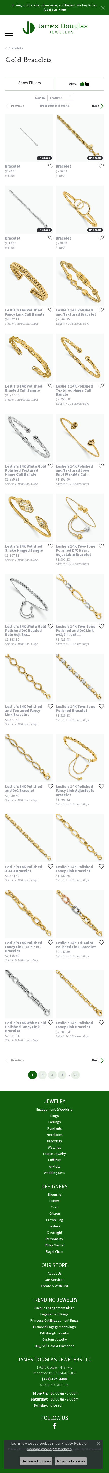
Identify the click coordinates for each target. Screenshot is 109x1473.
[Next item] (48, 282)
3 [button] (52, 1074)
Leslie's (54, 1226)
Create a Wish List (54, 1286)
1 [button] (34, 1074)
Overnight (54, 1232)
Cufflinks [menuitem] (54, 1160)
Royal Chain (54, 1251)
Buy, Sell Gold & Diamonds (54, 1346)
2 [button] (42, 1074)
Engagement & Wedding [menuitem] (54, 1109)
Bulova (54, 1201)
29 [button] (75, 1074)
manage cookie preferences (49, 1449)
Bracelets (16, 48)
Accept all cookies (71, 1461)
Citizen (54, 1213)
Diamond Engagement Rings (54, 1327)
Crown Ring (54, 1220)
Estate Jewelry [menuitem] (54, 1153)
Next (95, 106)
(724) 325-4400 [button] (54, 9)
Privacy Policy (72, 1443)
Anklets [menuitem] (54, 1166)
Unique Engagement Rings (55, 1308)
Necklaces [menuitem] (55, 1134)
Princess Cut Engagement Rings (54, 1320)
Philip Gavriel (54, 1245)
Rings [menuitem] (54, 1115)
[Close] (103, 8)
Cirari (55, 1207)
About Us (55, 1273)
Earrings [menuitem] (54, 1122)
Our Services (54, 1279)
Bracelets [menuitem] (54, 1141)
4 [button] (62, 1074)
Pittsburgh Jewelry (54, 1333)
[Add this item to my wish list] (49, 166)
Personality (54, 1239)
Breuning (54, 1194)
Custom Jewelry (54, 1339)
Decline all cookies (36, 1461)
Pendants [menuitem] (54, 1128)
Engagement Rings (54, 1314)
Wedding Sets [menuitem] (54, 1172)
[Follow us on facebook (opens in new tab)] (55, 1426)
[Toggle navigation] (9, 34)
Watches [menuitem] (54, 1147)
